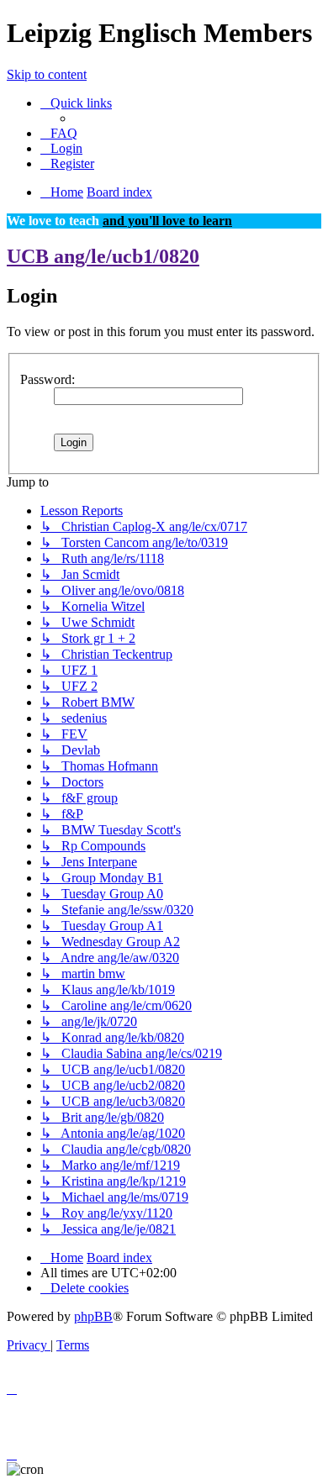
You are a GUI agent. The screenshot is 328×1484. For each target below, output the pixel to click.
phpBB (93, 1316)
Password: (47, 379)
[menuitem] (58, 133)
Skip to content (47, 74)
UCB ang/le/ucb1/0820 (103, 256)
